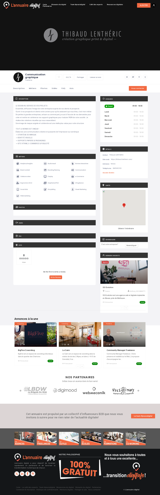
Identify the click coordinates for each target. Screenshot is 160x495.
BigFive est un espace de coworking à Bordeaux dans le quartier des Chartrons (35, 355)
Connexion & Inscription (25, 490)
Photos (44, 88)
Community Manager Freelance (121, 350)
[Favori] (103, 281)
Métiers (32, 88)
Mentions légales (66, 490)
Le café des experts (30, 487)
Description (19, 88)
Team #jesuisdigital (47, 487)
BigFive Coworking (26, 350)
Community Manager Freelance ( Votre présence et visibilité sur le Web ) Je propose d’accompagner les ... (123, 356)
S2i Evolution (108, 287)
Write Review (56, 277)
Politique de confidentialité (47, 490)
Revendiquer (132, 245)
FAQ (63, 88)
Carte (18, 487)
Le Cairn (66, 350)
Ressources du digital (65, 487)
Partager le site (81, 490)
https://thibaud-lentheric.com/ (121, 159)
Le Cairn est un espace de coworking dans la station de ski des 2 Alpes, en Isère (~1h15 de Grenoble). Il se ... (79, 356)
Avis (72, 88)
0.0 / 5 (68, 77)
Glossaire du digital (83, 487)
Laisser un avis (95, 77)
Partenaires (96, 487)
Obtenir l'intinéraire (126, 228)
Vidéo (54, 88)
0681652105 (117, 168)
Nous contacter (94, 490)
